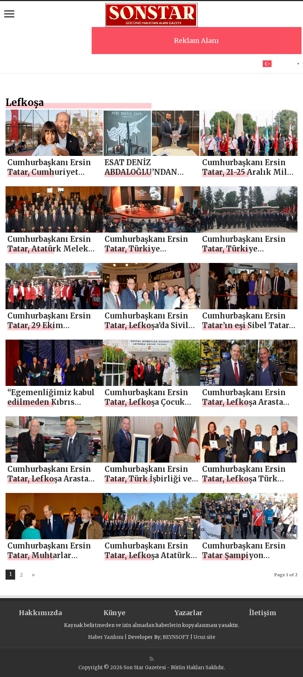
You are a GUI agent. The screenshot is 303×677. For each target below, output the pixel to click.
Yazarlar (188, 612)
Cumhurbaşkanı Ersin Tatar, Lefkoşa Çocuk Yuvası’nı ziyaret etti (146, 402)
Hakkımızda (40, 612)
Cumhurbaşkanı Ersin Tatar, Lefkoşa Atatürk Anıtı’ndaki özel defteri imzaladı (150, 560)
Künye (114, 612)
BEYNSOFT (176, 637)
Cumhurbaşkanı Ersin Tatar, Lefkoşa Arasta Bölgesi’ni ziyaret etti (244, 402)
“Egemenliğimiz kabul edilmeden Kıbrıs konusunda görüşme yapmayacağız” (51, 407)
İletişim (262, 612)
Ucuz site (204, 637)
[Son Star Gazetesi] (151, 14)
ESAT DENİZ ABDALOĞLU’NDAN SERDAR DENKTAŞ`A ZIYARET (144, 177)
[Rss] (151, 658)
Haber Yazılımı (105, 637)
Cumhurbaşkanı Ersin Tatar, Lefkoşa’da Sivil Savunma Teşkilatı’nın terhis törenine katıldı (148, 330)
